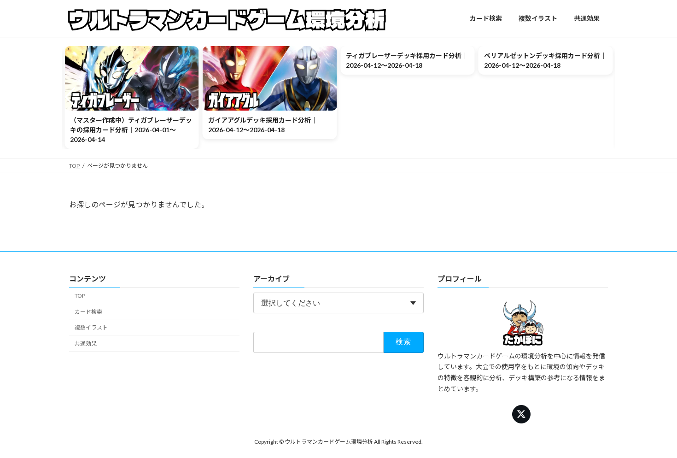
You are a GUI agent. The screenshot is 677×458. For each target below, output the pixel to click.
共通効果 (86, 343)
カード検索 (88, 311)
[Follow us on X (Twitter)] (521, 414)
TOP (80, 295)
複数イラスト (91, 327)
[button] (70, 97)
